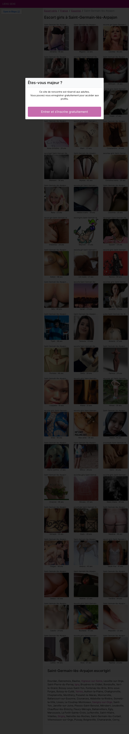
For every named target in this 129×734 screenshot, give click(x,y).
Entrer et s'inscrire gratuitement (64, 112)
